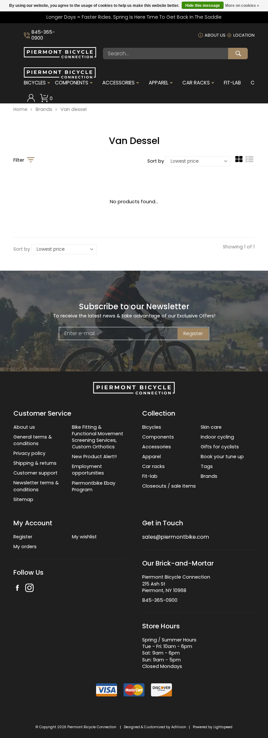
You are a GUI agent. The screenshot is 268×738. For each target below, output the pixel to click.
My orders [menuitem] (25, 546)
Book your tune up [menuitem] (222, 456)
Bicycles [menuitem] (35, 83)
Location (244, 35)
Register (193, 333)
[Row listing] (249, 161)
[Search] (238, 53)
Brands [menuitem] (209, 476)
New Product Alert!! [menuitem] (94, 456)
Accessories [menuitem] (118, 83)
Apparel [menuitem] (158, 83)
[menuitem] (31, 98)
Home (20, 109)
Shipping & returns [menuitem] (35, 463)
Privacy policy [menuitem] (29, 453)
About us (215, 35)
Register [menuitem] (22, 536)
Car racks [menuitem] (153, 466)
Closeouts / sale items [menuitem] (169, 486)
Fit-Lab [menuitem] (232, 83)
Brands (44, 109)
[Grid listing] (239, 161)
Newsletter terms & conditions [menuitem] (36, 486)
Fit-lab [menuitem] (150, 476)
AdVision (178, 727)
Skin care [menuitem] (211, 427)
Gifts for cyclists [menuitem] (220, 446)
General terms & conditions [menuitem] (32, 440)
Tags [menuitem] (207, 466)
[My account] (31, 100)
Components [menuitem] (71, 83)
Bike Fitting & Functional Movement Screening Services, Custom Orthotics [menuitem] (97, 437)
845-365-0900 (43, 35)
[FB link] (17, 588)
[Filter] (31, 160)
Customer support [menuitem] (35, 473)
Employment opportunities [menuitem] (88, 469)
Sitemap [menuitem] (23, 499)
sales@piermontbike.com (175, 537)
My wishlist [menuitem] (84, 536)
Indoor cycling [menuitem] (217, 437)
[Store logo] (60, 56)
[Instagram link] (29, 588)
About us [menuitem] (24, 427)
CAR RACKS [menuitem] (196, 83)
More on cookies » (242, 5)
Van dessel (73, 109)
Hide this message (202, 5)
